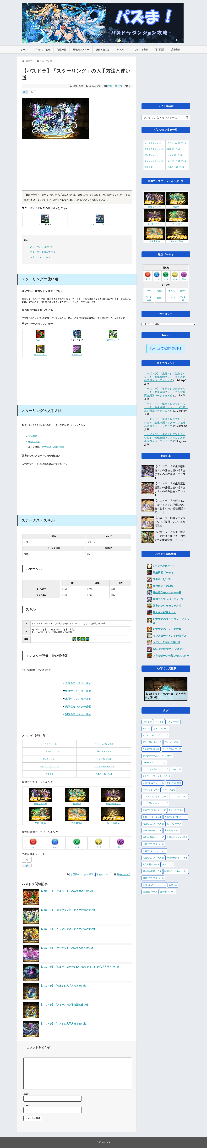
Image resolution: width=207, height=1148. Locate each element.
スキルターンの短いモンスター (171, 655)
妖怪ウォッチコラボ (152, 830)
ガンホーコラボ (171, 742)
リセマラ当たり (113, 804)
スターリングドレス (99, 224)
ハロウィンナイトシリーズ (155, 796)
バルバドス (40, 340)
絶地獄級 (46, 446)
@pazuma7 (123, 874)
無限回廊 (49, 774)
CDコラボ (147, 722)
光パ (99, 847)
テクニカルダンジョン (49, 751)
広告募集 (175, 49)
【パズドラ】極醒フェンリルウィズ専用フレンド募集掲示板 (169, 521)
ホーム (24, 49)
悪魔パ (160, 298)
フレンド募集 (141, 49)
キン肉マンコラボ (151, 749)
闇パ (120, 847)
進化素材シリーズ (151, 864)
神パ (149, 291)
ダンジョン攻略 (42, 49)
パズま (107, 1142)
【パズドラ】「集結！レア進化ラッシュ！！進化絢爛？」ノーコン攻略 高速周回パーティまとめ (166, 377)
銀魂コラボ (167, 864)
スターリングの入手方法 (42, 252)
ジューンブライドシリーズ (155, 769)
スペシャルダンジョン (104, 744)
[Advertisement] (77, 166)
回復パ (183, 291)
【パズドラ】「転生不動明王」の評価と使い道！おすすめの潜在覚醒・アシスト (169, 536)
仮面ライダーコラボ (152, 817)
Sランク (146, 728)
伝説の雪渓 (34, 441)
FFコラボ (159, 722)
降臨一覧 (61, 49)
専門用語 (159, 49)
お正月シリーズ (160, 728)
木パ (77, 847)
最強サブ (77, 804)
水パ (55, 847)
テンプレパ (122, 49)
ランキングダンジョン (104, 766)
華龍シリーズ (103, 874)
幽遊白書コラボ (171, 830)
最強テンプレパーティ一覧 (168, 599)
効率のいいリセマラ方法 (167, 605)
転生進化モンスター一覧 (167, 592)
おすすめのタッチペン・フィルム (171, 621)
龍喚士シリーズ (150, 891)
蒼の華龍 (32, 436)
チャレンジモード (151, 789)
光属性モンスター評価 (78, 706)
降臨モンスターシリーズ (154, 885)
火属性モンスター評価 (78, 683)
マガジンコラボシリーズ (154, 810)
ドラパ (171, 298)
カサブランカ (113, 340)
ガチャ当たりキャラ (152, 742)
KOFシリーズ (173, 722)
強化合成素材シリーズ (153, 837)
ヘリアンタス (40, 354)
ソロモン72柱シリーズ (153, 783)
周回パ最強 (40, 823)
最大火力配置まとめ (164, 612)
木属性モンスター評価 (78, 698)
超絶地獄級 (59, 446)
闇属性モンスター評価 (78, 714)
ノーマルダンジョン (49, 744)
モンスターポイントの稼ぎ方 (169, 635)
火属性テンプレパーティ (154, 851)
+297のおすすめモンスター (169, 649)
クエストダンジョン (104, 774)
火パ (33, 847)
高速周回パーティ (163, 572)
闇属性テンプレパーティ (176, 871)
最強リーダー (40, 804)
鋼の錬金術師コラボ (152, 871)
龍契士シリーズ (167, 891)
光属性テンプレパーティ (176, 817)
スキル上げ (176, 769)
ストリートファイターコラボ (156, 776)
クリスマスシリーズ (171, 749)
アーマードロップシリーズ (155, 735)
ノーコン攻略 (168, 789)
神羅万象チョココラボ (177, 857)
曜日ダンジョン (49, 759)
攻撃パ (160, 291)
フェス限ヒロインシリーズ (155, 803)
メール (27, 1105)
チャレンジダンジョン (49, 766)
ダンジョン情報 (174, 783)
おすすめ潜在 (113, 823)
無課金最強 (76, 823)
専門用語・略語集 (163, 585)
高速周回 (173, 885)
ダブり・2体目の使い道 (166, 642)
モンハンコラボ (176, 810)
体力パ (171, 291)
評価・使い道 (102, 49)
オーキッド (76, 354)
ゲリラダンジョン (104, 759)
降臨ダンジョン (104, 751)
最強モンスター (81, 49)
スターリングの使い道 (41, 246)
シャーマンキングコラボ (154, 762)
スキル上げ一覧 (162, 579)
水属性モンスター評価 (78, 691)
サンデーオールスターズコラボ (157, 755)
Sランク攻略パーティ (165, 566)
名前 (26, 1094)
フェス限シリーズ (179, 796)
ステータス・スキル (40, 257)
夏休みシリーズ (174, 823)
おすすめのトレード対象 (167, 629)
